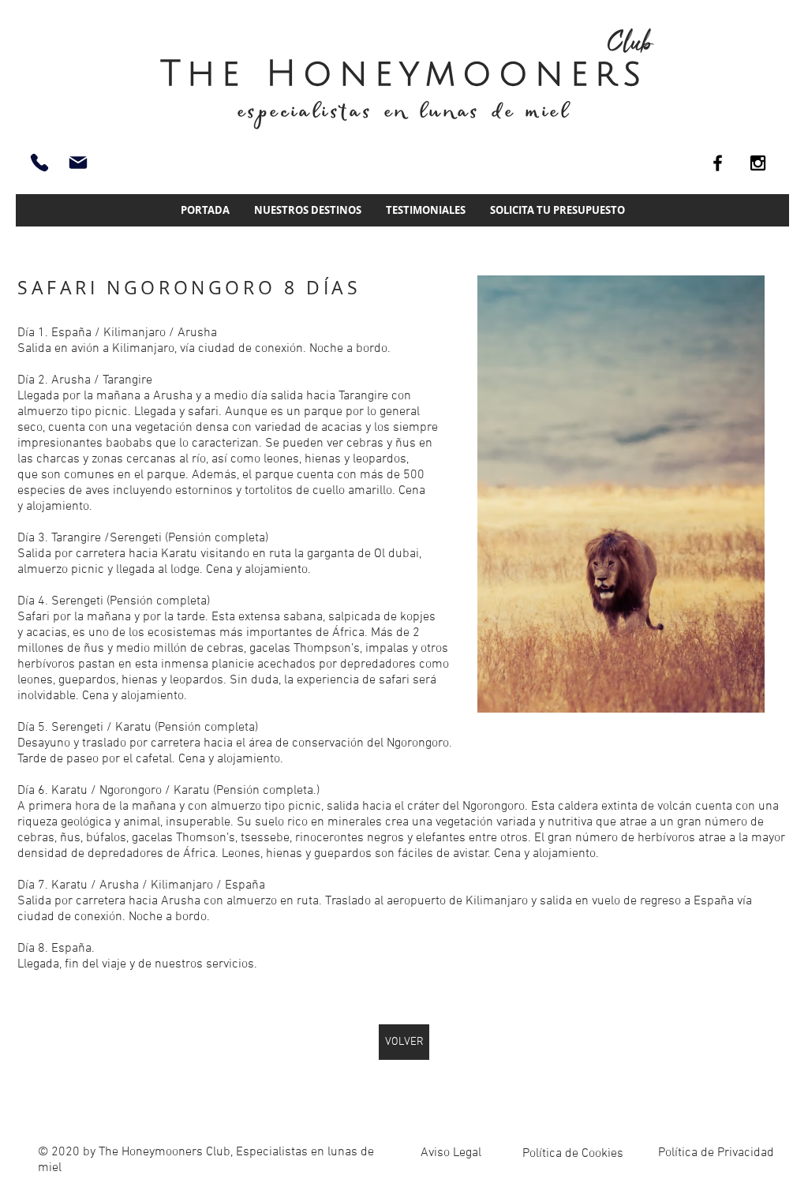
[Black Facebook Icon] (717, 163)
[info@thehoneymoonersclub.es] (78, 162)
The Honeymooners (404, 73)
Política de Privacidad (716, 1153)
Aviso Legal (451, 1153)
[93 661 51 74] (39, 162)
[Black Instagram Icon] (758, 163)
